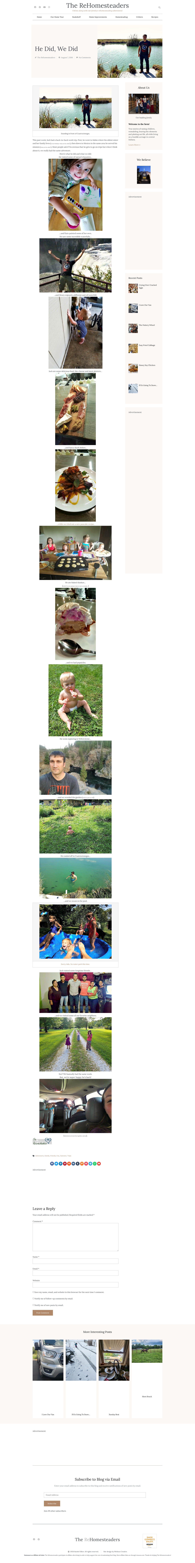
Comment (38, 1221)
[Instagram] (49, 7)
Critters (139, 17)
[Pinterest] (39, 7)
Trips (69, 1156)
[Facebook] (35, 7)
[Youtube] (44, 7)
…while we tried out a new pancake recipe (75, 524)
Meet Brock (147, 1396)
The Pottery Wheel (147, 325)
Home (39, 17)
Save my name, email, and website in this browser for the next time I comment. (69, 1292)
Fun (58, 1156)
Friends (53, 1156)
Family (47, 1156)
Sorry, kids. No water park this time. (75, 964)
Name (36, 1257)
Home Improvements (98, 17)
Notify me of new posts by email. (49, 1305)
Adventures (39, 1156)
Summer (63, 1156)
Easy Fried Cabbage (147, 345)
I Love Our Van (145, 305)
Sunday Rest (114, 1414)
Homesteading (121, 17)
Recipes (154, 17)
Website (36, 1280)
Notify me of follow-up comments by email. (54, 1299)
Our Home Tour (57, 17)
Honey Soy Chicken (147, 365)
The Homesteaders (97, 5)
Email (36, 1268)
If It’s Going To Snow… (148, 385)
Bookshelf (76, 17)
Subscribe (52, 1503)
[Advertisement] (75, 1187)
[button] (159, 7)
